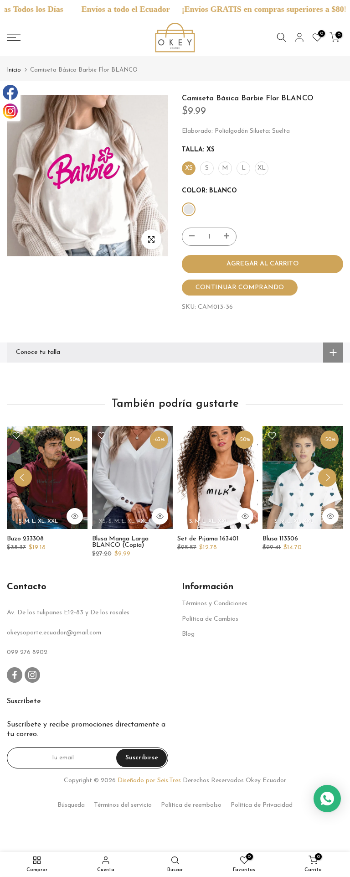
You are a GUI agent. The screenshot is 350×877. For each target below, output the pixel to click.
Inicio (14, 70)
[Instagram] (10, 111)
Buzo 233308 (25, 538)
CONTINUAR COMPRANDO (240, 287)
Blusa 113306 (280, 538)
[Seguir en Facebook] (14, 675)
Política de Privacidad (262, 805)
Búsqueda (71, 805)
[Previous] (23, 477)
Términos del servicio (123, 805)
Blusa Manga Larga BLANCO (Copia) (120, 542)
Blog (188, 634)
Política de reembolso (191, 805)
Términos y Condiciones (214, 603)
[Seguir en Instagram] (32, 675)
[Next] (327, 477)
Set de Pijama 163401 (208, 538)
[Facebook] (10, 92)
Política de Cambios (210, 619)
